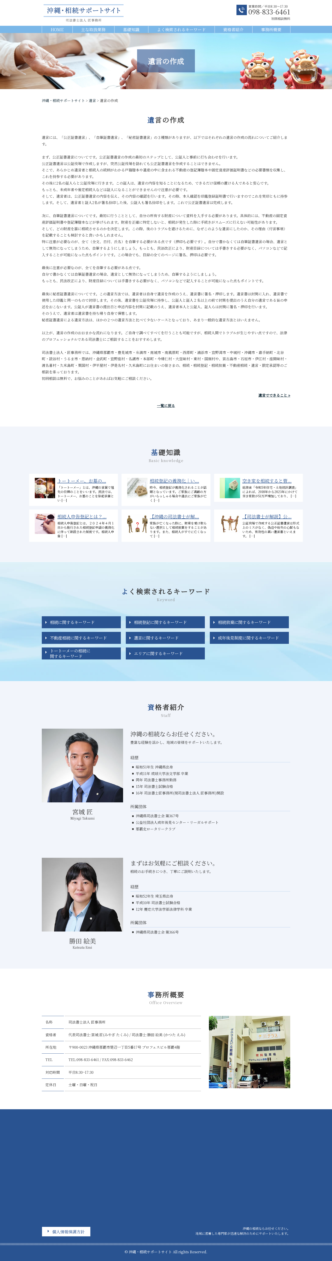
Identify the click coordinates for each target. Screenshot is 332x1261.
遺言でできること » (274, 395)
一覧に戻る (166, 405)
